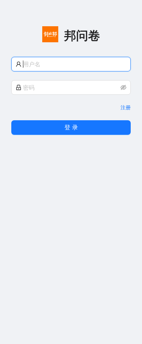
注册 (126, 107)
